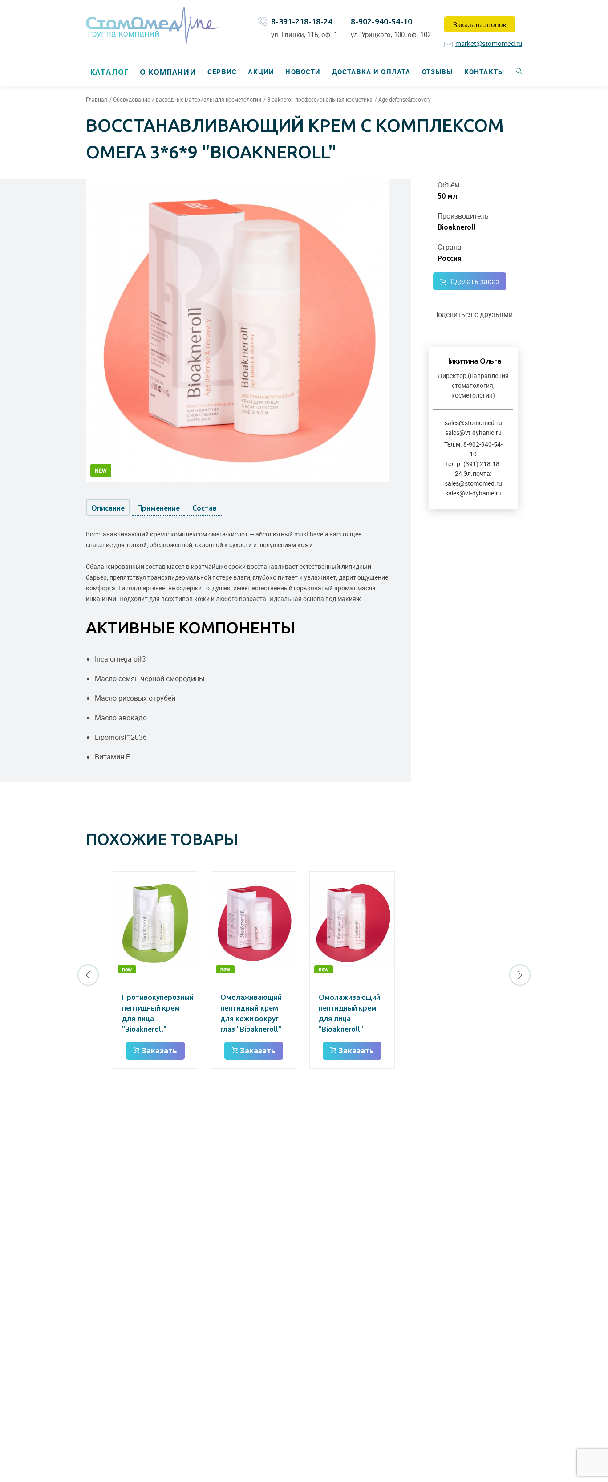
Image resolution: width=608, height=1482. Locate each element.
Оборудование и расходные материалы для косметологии (187, 99)
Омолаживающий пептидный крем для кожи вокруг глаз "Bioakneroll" (251, 1013)
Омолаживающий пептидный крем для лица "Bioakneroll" (349, 1013)
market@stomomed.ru (488, 43)
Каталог (109, 72)
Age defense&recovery (404, 99)
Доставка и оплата (371, 71)
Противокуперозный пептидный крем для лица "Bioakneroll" (158, 1013)
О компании (168, 72)
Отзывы (437, 71)
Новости (302, 71)
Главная (96, 99)
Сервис (222, 71)
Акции (261, 71)
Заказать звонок (480, 24)
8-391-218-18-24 (301, 21)
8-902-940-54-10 (381, 21)
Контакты (484, 71)
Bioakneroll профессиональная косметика (320, 99)
